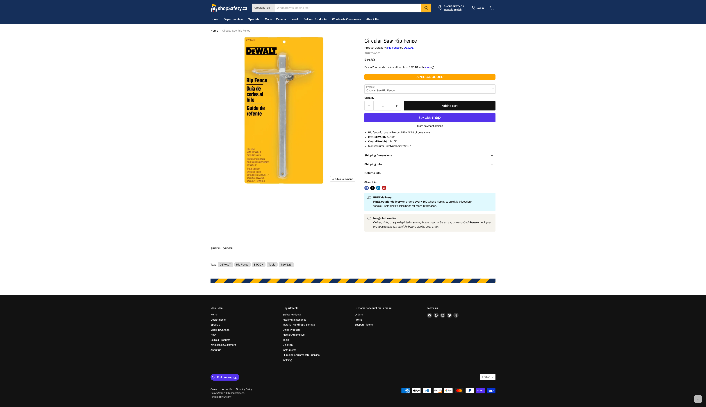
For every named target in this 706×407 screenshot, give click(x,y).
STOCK (258, 264)
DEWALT (409, 47)
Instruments (289, 350)
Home (214, 19)
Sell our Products (315, 19)
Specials (253, 19)
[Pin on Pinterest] (384, 188)
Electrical (288, 345)
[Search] (426, 8)
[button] (478, 8)
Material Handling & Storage (299, 324)
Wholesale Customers (346, 19)
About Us (372, 19)
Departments (232, 19)
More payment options (430, 126)
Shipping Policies (394, 205)
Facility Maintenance (294, 319)
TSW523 (286, 264)
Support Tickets (364, 324)
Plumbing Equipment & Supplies (301, 355)
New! (294, 19)
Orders (359, 314)
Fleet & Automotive (294, 334)
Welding (287, 360)
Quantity (369, 98)
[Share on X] (372, 188)
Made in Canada (275, 19)
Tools (271, 264)
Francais (448, 9)
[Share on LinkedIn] (378, 188)
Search (214, 389)
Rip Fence (393, 47)
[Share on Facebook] (366, 188)
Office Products (291, 329)
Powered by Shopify (221, 397)
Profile (358, 319)
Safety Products (292, 314)
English (457, 9)
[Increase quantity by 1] (396, 105)
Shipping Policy (244, 389)
